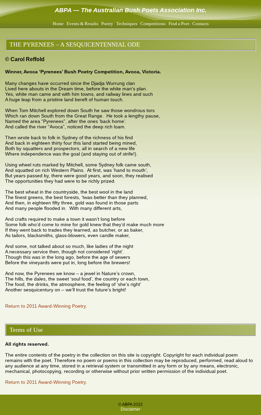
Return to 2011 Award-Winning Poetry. (46, 306)
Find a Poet (179, 23)
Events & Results (82, 23)
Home (58, 23)
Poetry (107, 23)
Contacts (200, 23)
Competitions (153, 23)
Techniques (126, 23)
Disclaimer (130, 409)
